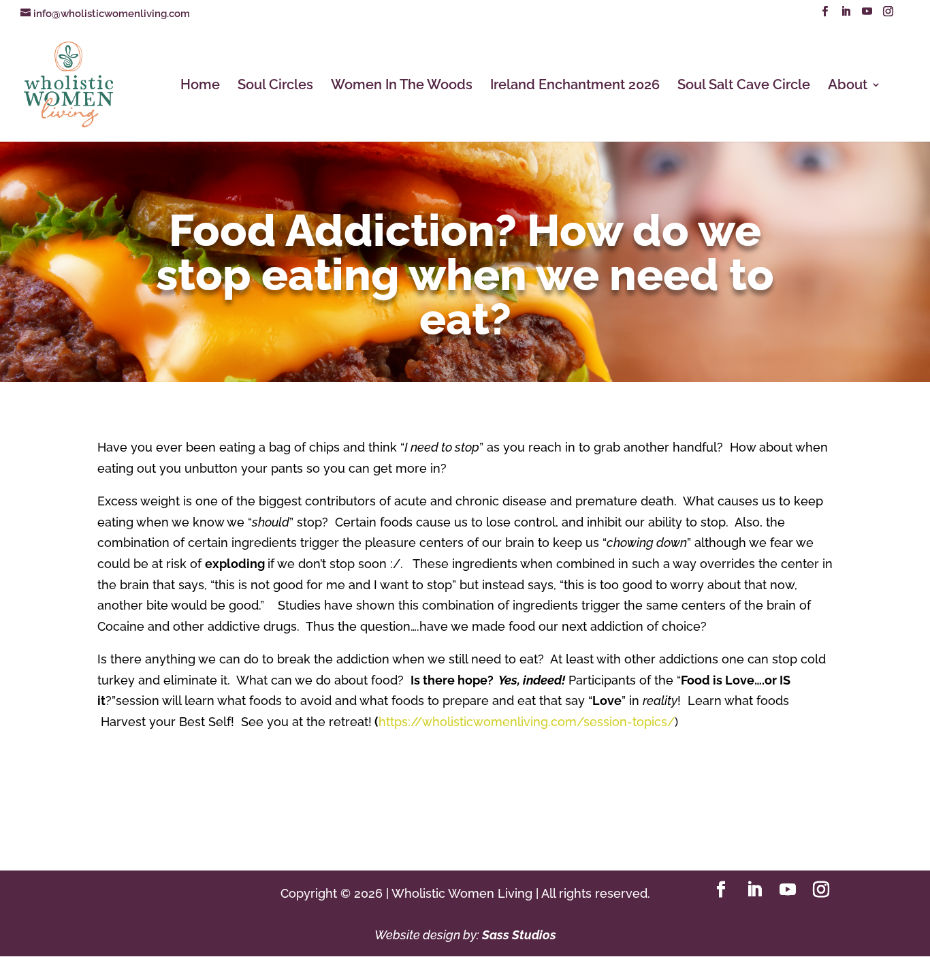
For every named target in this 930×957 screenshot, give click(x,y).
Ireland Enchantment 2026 (575, 86)
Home (200, 86)
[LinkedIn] (846, 15)
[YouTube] (867, 15)
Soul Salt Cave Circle (743, 86)
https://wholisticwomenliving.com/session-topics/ (527, 722)
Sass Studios (519, 935)
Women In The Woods (401, 86)
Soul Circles (275, 86)
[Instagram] (888, 15)
